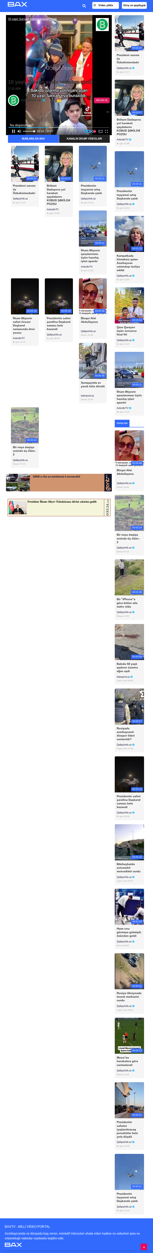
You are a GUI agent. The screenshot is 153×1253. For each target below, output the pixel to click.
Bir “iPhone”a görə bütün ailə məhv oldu (127, 603)
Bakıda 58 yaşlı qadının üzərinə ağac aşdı (127, 667)
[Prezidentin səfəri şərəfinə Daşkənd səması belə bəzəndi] (59, 296)
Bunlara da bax (33, 138)
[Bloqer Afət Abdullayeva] (93, 296)
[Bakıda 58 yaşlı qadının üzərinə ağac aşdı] (129, 641)
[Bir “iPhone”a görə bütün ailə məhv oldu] (129, 577)
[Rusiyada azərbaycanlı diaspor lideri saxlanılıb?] (129, 706)
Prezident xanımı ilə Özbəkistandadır (24, 189)
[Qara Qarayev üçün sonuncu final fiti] (129, 305)
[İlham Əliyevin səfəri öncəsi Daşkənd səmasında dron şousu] (25, 296)
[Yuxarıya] (144, 1247)
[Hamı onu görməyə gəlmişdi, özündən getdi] (129, 906)
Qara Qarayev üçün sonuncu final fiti (127, 331)
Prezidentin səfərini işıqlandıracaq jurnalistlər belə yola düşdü (127, 1129)
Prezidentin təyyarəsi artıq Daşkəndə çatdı (91, 189)
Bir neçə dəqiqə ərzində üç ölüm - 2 (24, 451)
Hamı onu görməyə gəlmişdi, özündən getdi (129, 932)
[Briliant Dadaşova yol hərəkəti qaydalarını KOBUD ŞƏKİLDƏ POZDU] (59, 163)
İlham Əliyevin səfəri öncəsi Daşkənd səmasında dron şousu (24, 325)
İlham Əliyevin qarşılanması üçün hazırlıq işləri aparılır (90, 256)
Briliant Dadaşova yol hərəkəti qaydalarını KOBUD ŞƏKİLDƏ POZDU (58, 194)
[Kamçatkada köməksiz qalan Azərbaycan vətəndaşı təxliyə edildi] (129, 233)
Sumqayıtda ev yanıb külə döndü (93, 384)
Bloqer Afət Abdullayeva (89, 320)
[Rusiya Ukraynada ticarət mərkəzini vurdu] (129, 971)
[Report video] (108, 112)
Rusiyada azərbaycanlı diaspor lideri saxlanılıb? (126, 734)
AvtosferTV (53, 209)
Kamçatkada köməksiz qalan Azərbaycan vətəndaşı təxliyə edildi (128, 263)
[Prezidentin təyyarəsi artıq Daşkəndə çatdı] (93, 163)
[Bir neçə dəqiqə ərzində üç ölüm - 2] (25, 425)
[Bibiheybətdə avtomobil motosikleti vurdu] (129, 841)
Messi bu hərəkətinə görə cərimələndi (127, 1061)
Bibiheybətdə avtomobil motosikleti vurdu (129, 868)
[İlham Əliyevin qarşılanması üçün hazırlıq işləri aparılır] (93, 228)
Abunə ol (102, 100)
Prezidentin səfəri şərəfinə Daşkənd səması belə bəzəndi (59, 324)
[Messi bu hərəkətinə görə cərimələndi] (129, 1035)
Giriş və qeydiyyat (134, 5)
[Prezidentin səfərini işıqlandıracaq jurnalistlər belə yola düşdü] (129, 1100)
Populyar (122, 423)
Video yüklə (105, 5)
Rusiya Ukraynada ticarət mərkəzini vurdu (129, 996)
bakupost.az (87, 395)
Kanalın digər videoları (84, 138)
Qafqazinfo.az (20, 198)
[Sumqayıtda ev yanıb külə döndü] (93, 360)
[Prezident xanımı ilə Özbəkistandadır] (25, 163)
